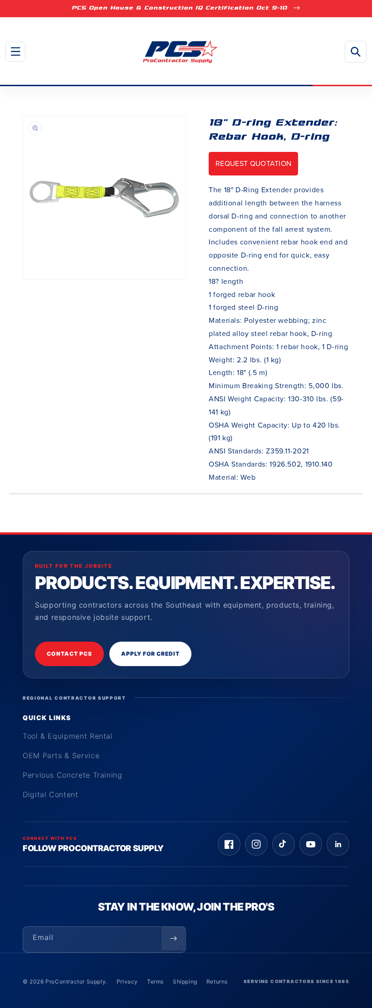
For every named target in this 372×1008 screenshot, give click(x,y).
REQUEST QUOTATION (253, 163)
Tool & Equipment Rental (68, 735)
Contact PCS (69, 653)
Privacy (127, 981)
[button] (15, 52)
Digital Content (50, 794)
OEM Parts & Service (61, 755)
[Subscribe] (173, 938)
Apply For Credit (150, 653)
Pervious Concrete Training (72, 774)
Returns (217, 981)
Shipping (185, 981)
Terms (155, 981)
